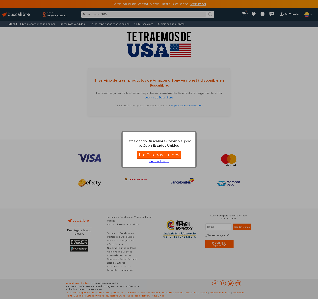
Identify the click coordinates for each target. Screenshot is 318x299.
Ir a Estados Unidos (159, 154)
